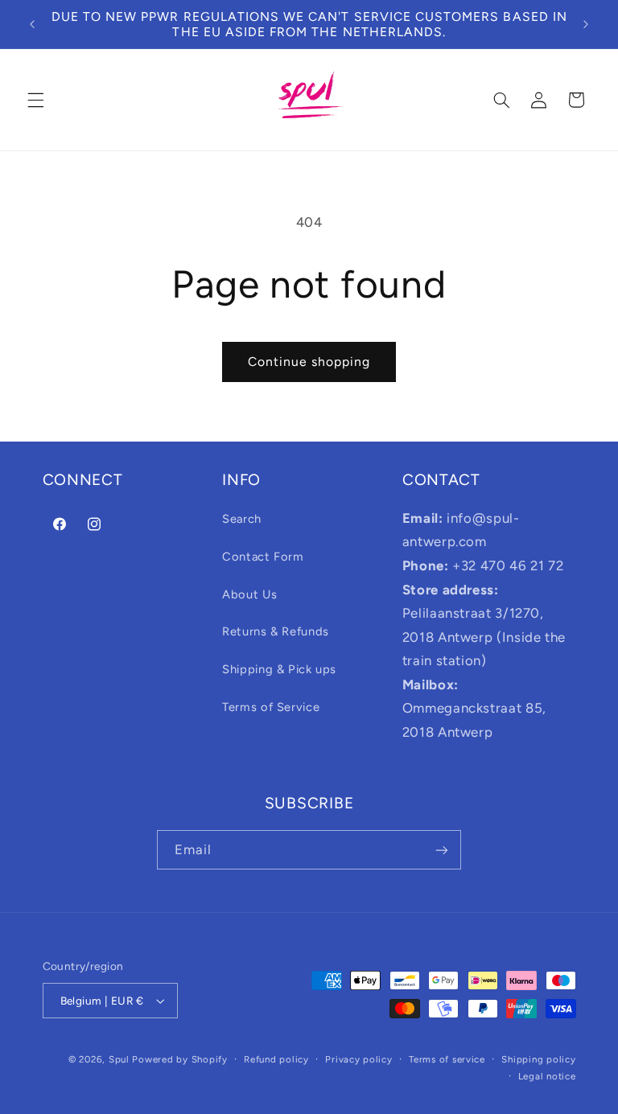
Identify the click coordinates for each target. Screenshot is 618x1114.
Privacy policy (358, 1059)
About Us (249, 594)
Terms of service (447, 1059)
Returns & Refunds (275, 631)
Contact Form (263, 556)
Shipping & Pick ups (279, 669)
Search (242, 519)
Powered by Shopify (179, 1059)
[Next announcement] (586, 24)
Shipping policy (538, 1059)
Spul (119, 1059)
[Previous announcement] (32, 24)
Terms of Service (270, 707)
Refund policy (276, 1059)
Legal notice (547, 1076)
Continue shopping (309, 361)
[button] (35, 99)
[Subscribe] (441, 849)
